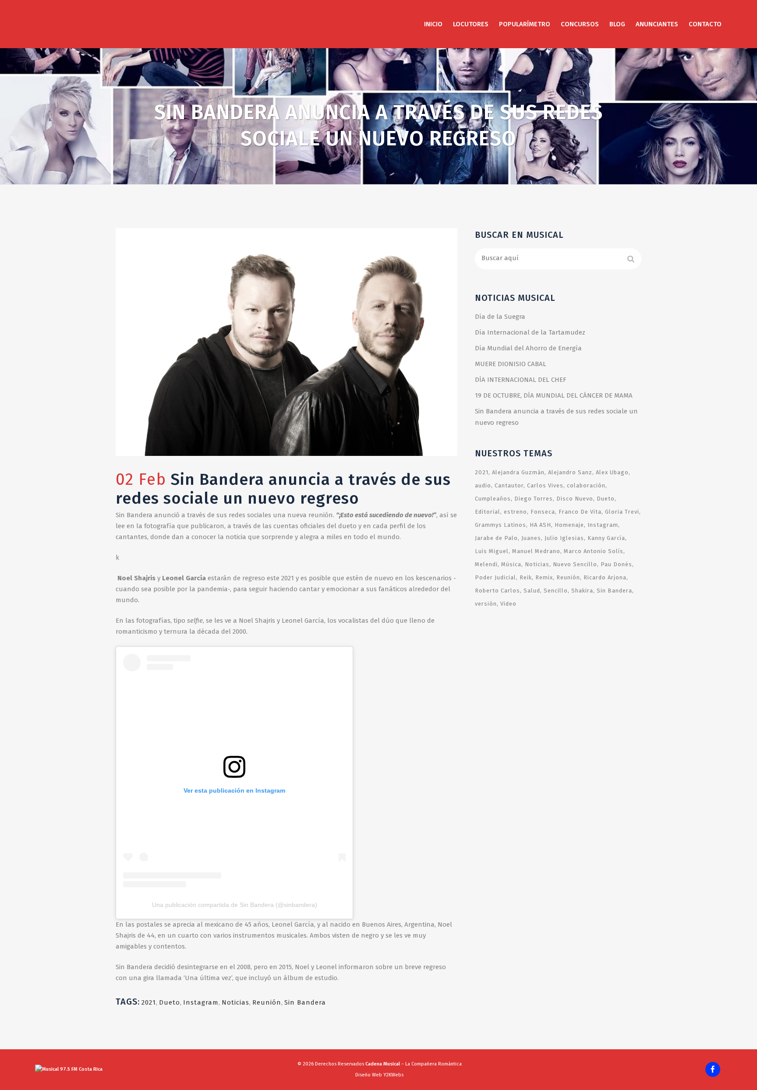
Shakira (582, 590)
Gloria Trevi (622, 511)
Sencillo (556, 590)
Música (511, 564)
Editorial (487, 511)
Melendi (486, 564)
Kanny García (606, 538)
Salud (532, 590)
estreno (515, 511)
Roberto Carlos (497, 590)
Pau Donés (616, 564)
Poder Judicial (495, 577)
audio (483, 485)
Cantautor (509, 485)
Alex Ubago (612, 472)
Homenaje (569, 525)
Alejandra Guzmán (518, 472)
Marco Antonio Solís (593, 551)
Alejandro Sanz (570, 472)
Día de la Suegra (500, 317)
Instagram (201, 1002)
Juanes (531, 538)
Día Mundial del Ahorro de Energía (528, 348)
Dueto (169, 1002)
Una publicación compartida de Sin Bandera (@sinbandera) (234, 904)
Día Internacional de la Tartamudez (530, 332)
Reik (526, 577)
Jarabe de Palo (496, 538)
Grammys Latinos (500, 525)
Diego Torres (533, 498)
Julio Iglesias (564, 538)
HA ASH (540, 525)
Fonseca (543, 511)
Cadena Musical (382, 1064)
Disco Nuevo (574, 498)
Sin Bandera (305, 1002)
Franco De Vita (580, 511)
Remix (544, 577)
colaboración (586, 485)
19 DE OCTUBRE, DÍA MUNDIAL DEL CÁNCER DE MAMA (554, 395)
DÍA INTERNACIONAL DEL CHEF (520, 380)
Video (508, 603)
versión (486, 603)
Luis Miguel (492, 551)
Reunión (266, 1002)
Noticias (235, 1002)
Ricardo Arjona (605, 577)
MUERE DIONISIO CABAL (510, 364)
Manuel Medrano (536, 551)
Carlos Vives (545, 485)
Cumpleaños (493, 498)
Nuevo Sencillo (575, 564)
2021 (148, 1002)
